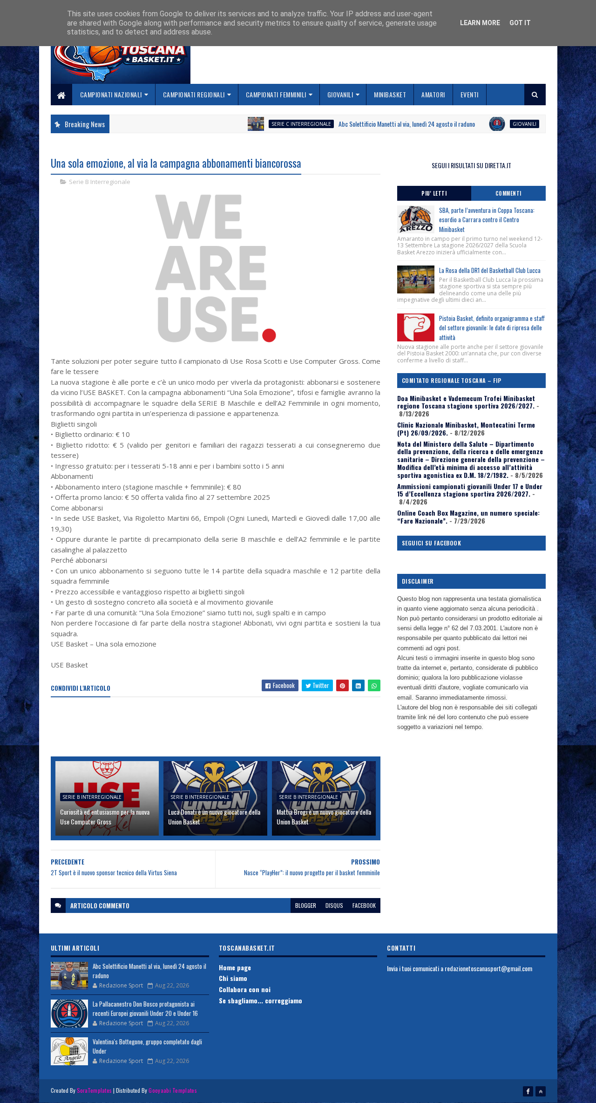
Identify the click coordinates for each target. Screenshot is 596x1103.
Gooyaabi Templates (172, 1090)
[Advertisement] (220, 728)
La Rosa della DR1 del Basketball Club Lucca (490, 270)
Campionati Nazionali (111, 94)
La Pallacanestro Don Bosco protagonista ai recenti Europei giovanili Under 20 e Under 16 (145, 1008)
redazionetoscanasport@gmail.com (488, 968)
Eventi (470, 94)
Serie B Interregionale (99, 181)
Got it (520, 23)
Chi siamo (233, 978)
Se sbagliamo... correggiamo (260, 1000)
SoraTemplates (94, 1090)
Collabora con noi (245, 989)
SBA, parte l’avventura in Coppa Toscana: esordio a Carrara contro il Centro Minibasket (487, 219)
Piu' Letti (434, 193)
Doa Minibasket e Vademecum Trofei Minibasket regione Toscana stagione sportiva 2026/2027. (466, 402)
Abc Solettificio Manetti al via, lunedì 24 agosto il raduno (380, 124)
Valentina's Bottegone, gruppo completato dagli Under (147, 1046)
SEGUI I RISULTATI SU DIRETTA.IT (471, 165)
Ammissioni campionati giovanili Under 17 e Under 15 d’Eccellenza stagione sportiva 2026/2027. (469, 490)
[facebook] (528, 1091)
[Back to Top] (540, 1091)
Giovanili (340, 94)
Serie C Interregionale (274, 124)
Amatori (433, 94)
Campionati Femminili (276, 94)
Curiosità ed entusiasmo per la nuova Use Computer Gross (104, 816)
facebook (364, 905)
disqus (334, 905)
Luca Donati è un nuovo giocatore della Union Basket (214, 816)
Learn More (480, 23)
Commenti (508, 193)
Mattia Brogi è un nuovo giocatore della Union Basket (324, 816)
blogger (305, 905)
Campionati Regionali (194, 94)
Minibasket (390, 94)
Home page (235, 967)
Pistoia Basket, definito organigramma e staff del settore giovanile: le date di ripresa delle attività (492, 327)
